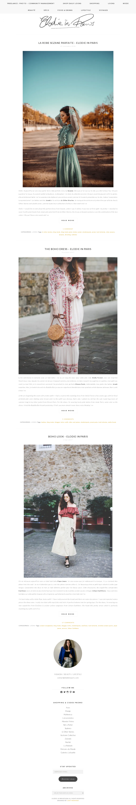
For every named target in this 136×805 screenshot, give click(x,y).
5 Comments (68, 419)
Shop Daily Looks (72, 3)
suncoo (64, 628)
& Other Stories (68, 732)
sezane (61, 234)
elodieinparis (86, 232)
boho (69, 625)
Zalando (68, 739)
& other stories (47, 232)
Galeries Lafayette (68, 753)
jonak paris (94, 422)
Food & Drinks (65, 10)
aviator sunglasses (46, 625)
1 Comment (68, 229)
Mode (126, 3)
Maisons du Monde (68, 749)
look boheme (101, 232)
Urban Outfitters (73, 628)
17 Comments (68, 622)
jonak (94, 232)
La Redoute (68, 746)
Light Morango (73, 800)
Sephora (68, 728)
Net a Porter (68, 725)
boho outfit (64, 422)
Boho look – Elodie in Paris (68, 436)
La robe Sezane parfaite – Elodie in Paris (68, 42)
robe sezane (110, 232)
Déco (46, 10)
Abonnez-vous (68, 779)
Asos (68, 708)
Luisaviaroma (68, 718)
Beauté (31, 10)
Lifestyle (86, 10)
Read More (68, 220)
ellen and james (74, 422)
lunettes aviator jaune (105, 625)
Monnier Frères (68, 721)
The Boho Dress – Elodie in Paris (68, 249)
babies (43, 422)
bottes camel (77, 232)
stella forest (112, 422)
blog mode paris (66, 232)
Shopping (95, 3)
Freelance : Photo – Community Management (31, 3)
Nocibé (68, 742)
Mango (68, 711)
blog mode (56, 232)
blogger (57, 422)
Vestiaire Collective (68, 735)
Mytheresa (68, 714)
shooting (68, 234)
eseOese (85, 625)
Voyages (103, 10)
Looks (111, 3)
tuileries (74, 234)
